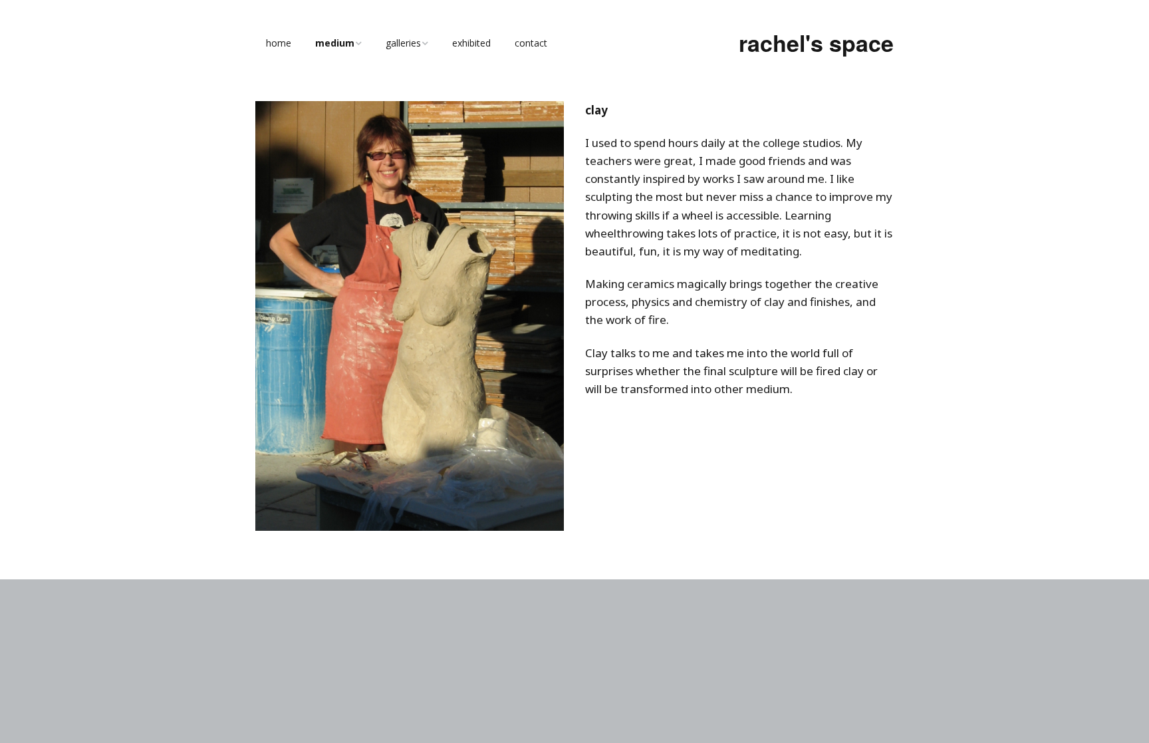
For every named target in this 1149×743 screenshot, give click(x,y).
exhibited (471, 43)
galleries (403, 43)
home (278, 43)
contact (531, 43)
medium (334, 43)
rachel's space (816, 43)
